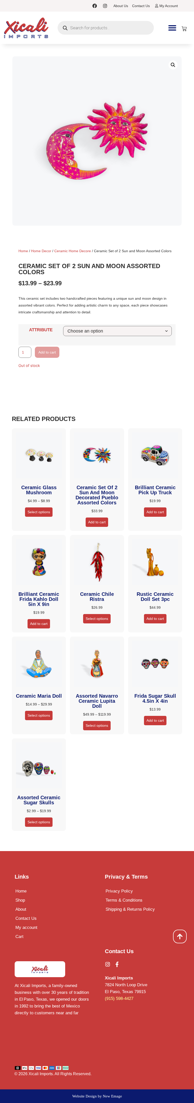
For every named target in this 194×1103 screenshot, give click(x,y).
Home (23, 251)
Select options (39, 512)
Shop (20, 900)
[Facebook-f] (117, 964)
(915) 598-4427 (119, 998)
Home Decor (41, 251)
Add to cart (47, 352)
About (20, 909)
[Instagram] (105, 5)
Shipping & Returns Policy (130, 909)
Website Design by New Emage (97, 1096)
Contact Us (26, 918)
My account (26, 927)
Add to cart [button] (97, 522)
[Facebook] (94, 5)
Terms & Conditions (124, 900)
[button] (172, 27)
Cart (19, 936)
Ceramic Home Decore (72, 251)
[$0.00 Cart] (184, 29)
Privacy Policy (119, 891)
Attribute (41, 330)
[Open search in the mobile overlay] (105, 27)
